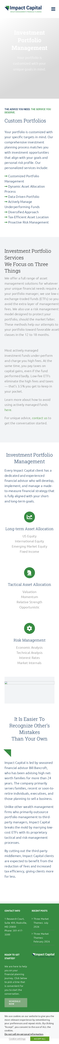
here (8, 410)
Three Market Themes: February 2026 (42, 937)
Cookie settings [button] (17, 1038)
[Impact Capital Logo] (23, 7)
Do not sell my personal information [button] (24, 1034)
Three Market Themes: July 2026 (41, 922)
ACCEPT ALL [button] (40, 1038)
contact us (39, 418)
